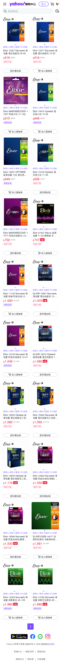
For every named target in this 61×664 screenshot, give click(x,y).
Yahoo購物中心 (22, 4)
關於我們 (30, 651)
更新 (52, 643)
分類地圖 (41, 658)
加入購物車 (46, 70)
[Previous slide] (4, 30)
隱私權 (31, 658)
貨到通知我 (15, 70)
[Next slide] (27, 30)
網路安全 (20, 658)
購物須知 (41, 651)
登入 (43, 4)
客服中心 (18, 651)
